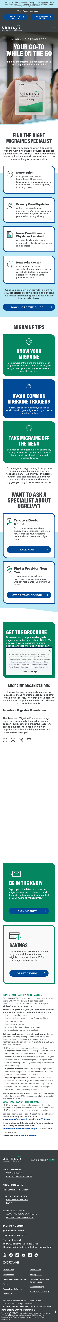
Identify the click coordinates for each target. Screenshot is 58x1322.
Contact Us (7, 1293)
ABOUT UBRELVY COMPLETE (21, 1213)
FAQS (9, 1203)
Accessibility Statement (12, 1288)
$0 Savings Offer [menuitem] (42, 17)
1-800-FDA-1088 (42, 1119)
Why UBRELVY (14, 1172)
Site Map (6, 1284)
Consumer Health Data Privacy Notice (39, 1280)
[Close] (50, 650)
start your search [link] (27, 595)
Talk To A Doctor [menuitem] (15, 17)
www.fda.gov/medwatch (15, 1119)
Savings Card (8, 1269)
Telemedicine (8, 1274)
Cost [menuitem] (19, 10)
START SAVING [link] (27, 973)
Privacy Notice (36, 1274)
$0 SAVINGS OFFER (13, 1230)
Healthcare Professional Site (14, 1279)
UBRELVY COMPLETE (14, 1235)
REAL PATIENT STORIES (16, 1189)
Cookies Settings (37, 1286)
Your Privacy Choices (39, 1291)
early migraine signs (19, 1176)
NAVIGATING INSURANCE (20, 1217)
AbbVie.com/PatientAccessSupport (20, 1128)
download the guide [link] (27, 307)
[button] (54, 28)
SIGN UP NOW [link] (27, 911)
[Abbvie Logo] (11, 1262)
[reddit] (36, 1256)
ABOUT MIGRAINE (13, 1184)
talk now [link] (27, 549)
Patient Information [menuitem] (31, 10)
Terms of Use (35, 1269)
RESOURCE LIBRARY (17, 1199)
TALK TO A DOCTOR (13, 1225)
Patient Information (27, 1135)
